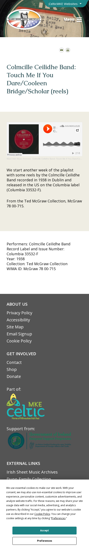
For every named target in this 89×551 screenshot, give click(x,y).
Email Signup (19, 334)
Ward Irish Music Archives (19, 159)
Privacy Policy (19, 313)
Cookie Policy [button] (42, 514)
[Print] (67, 50)
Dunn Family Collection (29, 479)
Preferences (44, 540)
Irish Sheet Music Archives (32, 472)
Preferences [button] (58, 518)
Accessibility (18, 320)
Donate (14, 376)
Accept (44, 530)
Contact (14, 362)
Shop (12, 369)
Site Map (15, 327)
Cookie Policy (19, 341)
